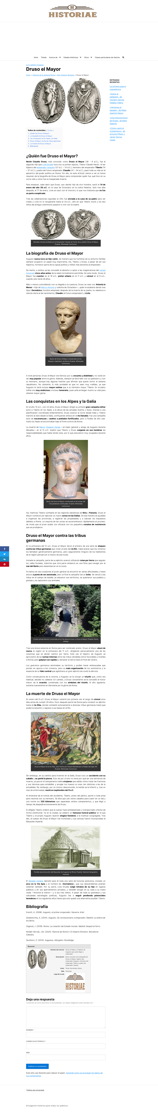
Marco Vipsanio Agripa (49, 427)
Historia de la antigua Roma (43, 75)
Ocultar (50, 130)
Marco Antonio (48, 287)
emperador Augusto (46, 167)
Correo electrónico (36, 1041)
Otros (86, 57)
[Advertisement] (79, 38)
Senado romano (36, 881)
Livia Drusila (47, 164)
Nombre (30, 1030)
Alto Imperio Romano (35, 65)
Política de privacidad (35, 1090)
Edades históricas (71, 57)
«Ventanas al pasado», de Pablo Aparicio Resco (118, 110)
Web (28, 1052)
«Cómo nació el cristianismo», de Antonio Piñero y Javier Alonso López (117, 134)
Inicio (36, 57)
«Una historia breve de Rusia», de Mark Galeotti (118, 121)
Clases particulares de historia (107, 57)
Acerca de (53, 57)
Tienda (43, 57)
